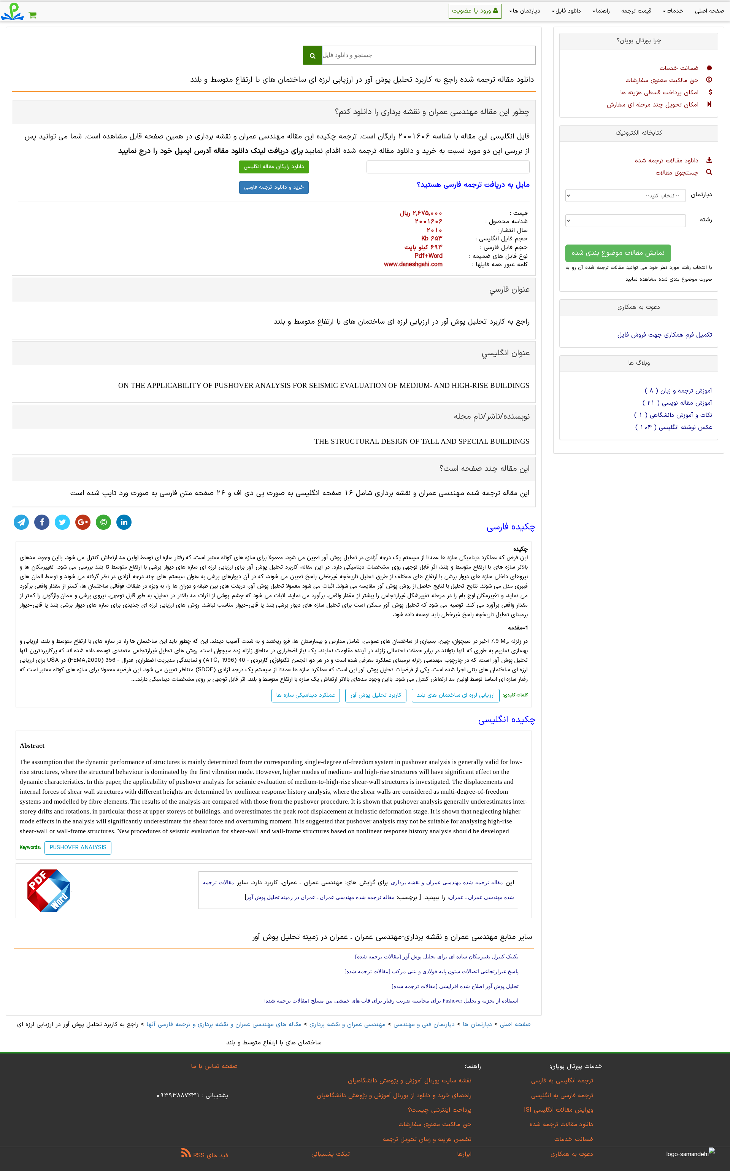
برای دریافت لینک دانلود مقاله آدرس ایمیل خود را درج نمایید (210, 151)
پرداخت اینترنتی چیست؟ (439, 1110)
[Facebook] (41, 522)
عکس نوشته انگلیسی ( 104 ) (673, 427)
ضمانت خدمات (680, 68)
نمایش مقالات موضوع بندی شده (618, 253)
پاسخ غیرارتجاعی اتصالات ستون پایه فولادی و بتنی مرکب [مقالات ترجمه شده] (431, 971)
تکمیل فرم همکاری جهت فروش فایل (664, 335)
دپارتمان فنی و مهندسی (424, 1024)
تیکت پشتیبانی (330, 1154)
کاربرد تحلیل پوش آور (376, 695)
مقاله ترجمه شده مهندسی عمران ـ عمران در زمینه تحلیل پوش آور (320, 897)
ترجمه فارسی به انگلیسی (562, 1095)
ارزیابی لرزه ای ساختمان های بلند (456, 695)
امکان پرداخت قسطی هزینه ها (660, 92)
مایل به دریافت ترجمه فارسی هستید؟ (473, 185)
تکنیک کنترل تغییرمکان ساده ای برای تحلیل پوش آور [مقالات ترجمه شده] (437, 957)
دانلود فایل (568, 11)
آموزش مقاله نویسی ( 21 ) (677, 403)
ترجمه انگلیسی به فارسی (562, 1080)
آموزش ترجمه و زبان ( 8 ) (678, 391)
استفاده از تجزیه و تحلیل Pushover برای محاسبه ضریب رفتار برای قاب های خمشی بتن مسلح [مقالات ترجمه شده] (391, 1001)
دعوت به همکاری (572, 1154)
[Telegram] (21, 522)
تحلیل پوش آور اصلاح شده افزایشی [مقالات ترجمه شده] (455, 986)
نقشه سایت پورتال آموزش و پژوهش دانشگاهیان (409, 1080)
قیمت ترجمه (636, 11)
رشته (706, 219)
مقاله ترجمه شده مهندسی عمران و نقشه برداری (447, 882)
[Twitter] (62, 522)
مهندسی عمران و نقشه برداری (347, 1024)
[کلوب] (103, 522)
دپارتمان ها (526, 11)
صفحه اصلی (709, 11)
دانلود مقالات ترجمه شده (668, 160)
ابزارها (464, 1154)
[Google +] (82, 522)
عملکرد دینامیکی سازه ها (469, 557)
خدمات (675, 11)
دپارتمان (704, 194)
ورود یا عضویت (472, 11)
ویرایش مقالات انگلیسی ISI (558, 1110)
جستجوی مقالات (678, 173)
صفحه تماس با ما (214, 1066)
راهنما (603, 11)
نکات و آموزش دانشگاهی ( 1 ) (673, 415)
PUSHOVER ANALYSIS (77, 848)
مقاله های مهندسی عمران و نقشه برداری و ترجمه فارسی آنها (223, 1024)
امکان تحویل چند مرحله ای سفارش (654, 105)
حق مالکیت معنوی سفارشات (663, 80)
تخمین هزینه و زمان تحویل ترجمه (427, 1139)
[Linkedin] (124, 522)
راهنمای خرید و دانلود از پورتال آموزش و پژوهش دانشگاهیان (394, 1095)
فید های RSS (209, 1155)
